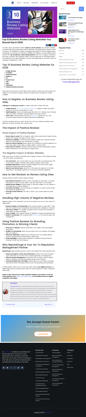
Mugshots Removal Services (42, 361)
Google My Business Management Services (41, 384)
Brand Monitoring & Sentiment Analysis (43, 399)
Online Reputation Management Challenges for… (76, 31)
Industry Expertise (56, 352)
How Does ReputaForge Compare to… (75, 24)
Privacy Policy (70, 367)
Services (26, 3)
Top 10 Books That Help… (75, 17)
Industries (34, 3)
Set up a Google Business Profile (26, 108)
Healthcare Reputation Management (57, 370)
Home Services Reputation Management (58, 379)
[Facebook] (3, 367)
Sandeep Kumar (15, 286)
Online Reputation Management (43, 358)
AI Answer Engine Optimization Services (43, 395)
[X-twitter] (10, 367)
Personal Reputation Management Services (57, 361)
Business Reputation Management (57, 356)
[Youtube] (22, 367)
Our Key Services (39, 352)
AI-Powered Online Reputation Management (43, 365)
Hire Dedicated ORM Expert (42, 380)
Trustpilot (34, 115)
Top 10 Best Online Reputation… (73, 39)
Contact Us (69, 361)
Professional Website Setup (42, 388)
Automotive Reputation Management (57, 384)
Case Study (70, 358)
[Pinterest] (18, 367)
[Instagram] (14, 367)
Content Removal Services (42, 369)
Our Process (44, 3)
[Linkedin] (7, 367)
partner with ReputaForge (24, 276)
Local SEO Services (40, 378)
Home (19, 3)
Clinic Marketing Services (42, 391)
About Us (54, 3)
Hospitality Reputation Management (57, 374)
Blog (68, 364)
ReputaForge (36, 215)
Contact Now (43, 334)
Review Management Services (43, 372)
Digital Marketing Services (42, 375)
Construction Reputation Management (58, 365)
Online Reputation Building (42, 355)
